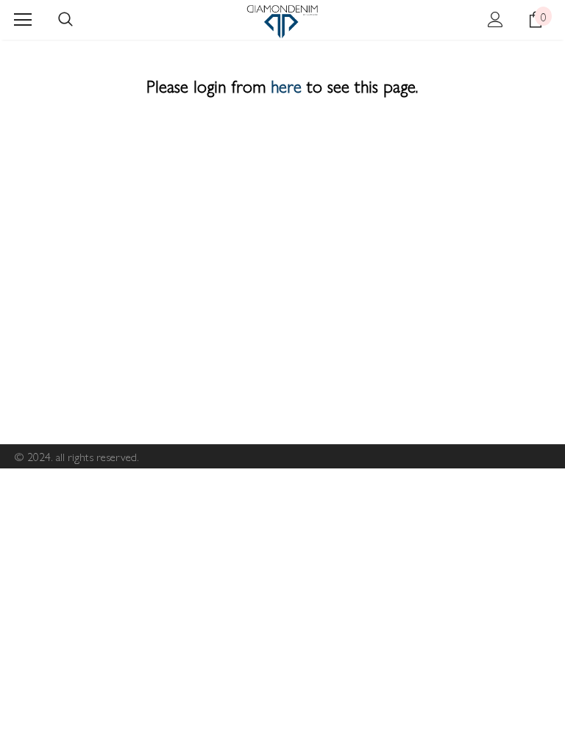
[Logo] (282, 21)
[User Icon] (495, 19)
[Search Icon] (65, 20)
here (286, 85)
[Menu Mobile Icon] (23, 20)
